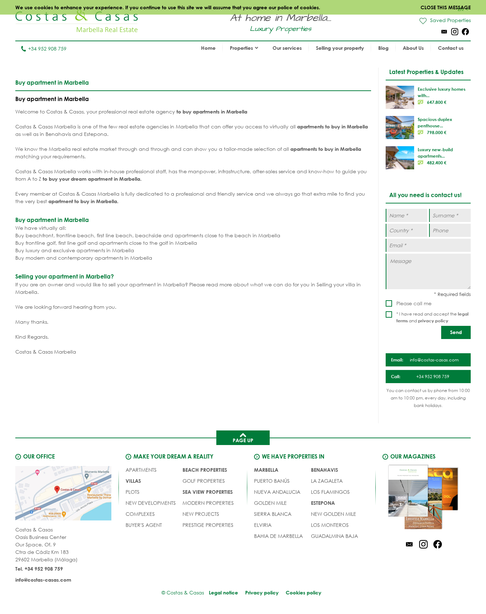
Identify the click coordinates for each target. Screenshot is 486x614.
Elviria (262, 525)
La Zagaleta (327, 480)
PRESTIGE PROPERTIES (208, 525)
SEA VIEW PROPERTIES (208, 492)
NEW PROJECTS (201, 513)
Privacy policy (262, 592)
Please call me (414, 303)
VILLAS (133, 481)
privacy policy (433, 320)
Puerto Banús (272, 480)
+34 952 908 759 (47, 48)
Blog (383, 48)
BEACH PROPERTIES (205, 470)
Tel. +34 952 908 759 (39, 569)
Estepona (323, 503)
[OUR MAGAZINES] (423, 498)
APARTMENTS (141, 469)
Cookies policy (303, 592)
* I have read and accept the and (432, 317)
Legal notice (223, 592)
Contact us (451, 48)
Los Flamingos (330, 491)
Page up (243, 440)
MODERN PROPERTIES (208, 502)
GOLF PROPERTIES (204, 480)
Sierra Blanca (272, 513)
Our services (287, 48)
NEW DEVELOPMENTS (151, 502)
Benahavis (324, 470)
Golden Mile (270, 502)
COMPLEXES (140, 513)
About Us (413, 48)
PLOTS (132, 491)
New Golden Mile (333, 513)
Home (208, 48)
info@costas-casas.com (43, 580)
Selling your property (340, 48)
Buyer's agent (144, 525)
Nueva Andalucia (277, 491)
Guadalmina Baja (334, 536)
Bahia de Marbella (278, 536)
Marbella (266, 470)
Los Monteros (330, 525)
